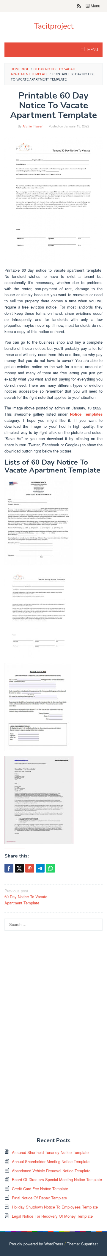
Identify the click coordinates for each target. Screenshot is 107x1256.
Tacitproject (53, 26)
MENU (92, 50)
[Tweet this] (19, 868)
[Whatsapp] (50, 868)
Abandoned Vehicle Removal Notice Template (51, 1170)
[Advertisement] (49, 1037)
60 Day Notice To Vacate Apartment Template (25, 897)
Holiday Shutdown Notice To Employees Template (55, 1207)
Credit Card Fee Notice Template (40, 1188)
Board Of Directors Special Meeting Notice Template (57, 1179)
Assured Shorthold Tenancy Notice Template (50, 1152)
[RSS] (79, 6)
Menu (94, 6)
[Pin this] (29, 868)
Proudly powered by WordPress (36, 1244)
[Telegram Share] (40, 868)
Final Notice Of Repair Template (39, 1198)
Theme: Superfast (82, 1244)
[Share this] (8, 868)
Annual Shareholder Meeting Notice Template (50, 1161)
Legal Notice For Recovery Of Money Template (52, 1216)
